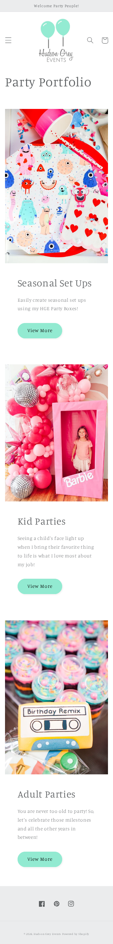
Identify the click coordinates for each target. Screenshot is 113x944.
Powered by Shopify (75, 934)
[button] (8, 40)
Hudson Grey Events (47, 934)
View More (39, 330)
